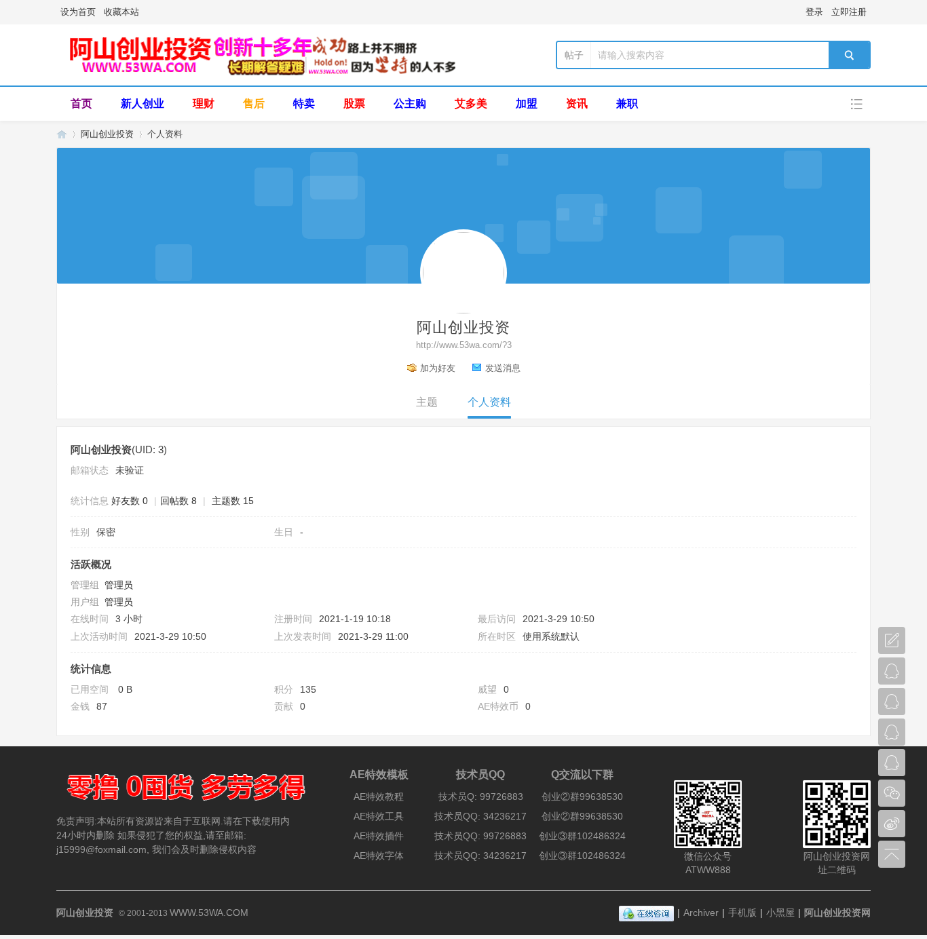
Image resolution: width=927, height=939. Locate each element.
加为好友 (437, 368)
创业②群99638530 (582, 796)
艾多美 (471, 103)
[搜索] (849, 55)
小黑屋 (780, 912)
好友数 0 (129, 500)
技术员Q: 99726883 (480, 796)
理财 (203, 103)
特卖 (304, 103)
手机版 (742, 912)
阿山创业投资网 (837, 912)
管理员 (119, 584)
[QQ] (646, 912)
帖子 (574, 55)
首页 (81, 103)
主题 (427, 402)
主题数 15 (233, 500)
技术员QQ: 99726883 (480, 835)
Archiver (701, 912)
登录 (814, 12)
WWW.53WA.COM (209, 912)
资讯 (577, 103)
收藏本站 (121, 12)
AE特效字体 (379, 855)
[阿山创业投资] (259, 72)
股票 (354, 103)
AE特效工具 (379, 816)
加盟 (526, 103)
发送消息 (503, 368)
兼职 (627, 103)
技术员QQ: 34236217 (480, 816)
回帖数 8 (178, 500)
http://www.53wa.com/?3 (464, 345)
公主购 (410, 103)
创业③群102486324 (582, 835)
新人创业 (142, 103)
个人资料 (489, 402)
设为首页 (78, 12)
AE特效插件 (379, 835)
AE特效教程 (379, 796)
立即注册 (849, 12)
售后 (254, 103)
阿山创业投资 (61, 134)
